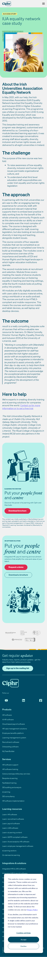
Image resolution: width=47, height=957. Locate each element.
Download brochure (17, 510)
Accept (23, 940)
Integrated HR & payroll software (14, 873)
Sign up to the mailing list (17, 668)
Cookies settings (23, 933)
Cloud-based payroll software (13, 724)
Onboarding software (10, 746)
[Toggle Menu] (43, 3)
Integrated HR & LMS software (14, 869)
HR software (7, 715)
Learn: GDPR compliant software (14, 837)
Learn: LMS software (10, 828)
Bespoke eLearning (9, 778)
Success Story (9, 14)
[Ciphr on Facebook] (41, 700)
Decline (23, 946)
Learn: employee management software (17, 846)
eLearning (6, 792)
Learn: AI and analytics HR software (15, 841)
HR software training (10, 769)
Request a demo (16, 567)
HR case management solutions (14, 728)
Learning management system (14, 737)
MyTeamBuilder (8, 751)
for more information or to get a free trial (21, 407)
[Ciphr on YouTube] (6, 700)
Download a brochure (18, 574)
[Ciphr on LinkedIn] (23, 700)
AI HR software (8, 719)
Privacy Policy (32, 910)
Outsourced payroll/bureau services (16, 774)
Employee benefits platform (13, 733)
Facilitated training (9, 783)
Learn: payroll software (11, 823)
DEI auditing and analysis (11, 787)
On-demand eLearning (11, 855)
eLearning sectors (9, 850)
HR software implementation (13, 801)
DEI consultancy (8, 796)
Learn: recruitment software (13, 819)
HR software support (10, 765)
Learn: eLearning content (12, 832)
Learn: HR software (9, 814)
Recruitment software (10, 742)
